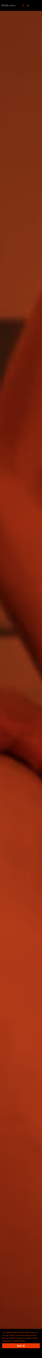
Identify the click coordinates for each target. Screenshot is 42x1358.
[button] (23, 5)
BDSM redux (8, 5)
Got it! (21, 1346)
